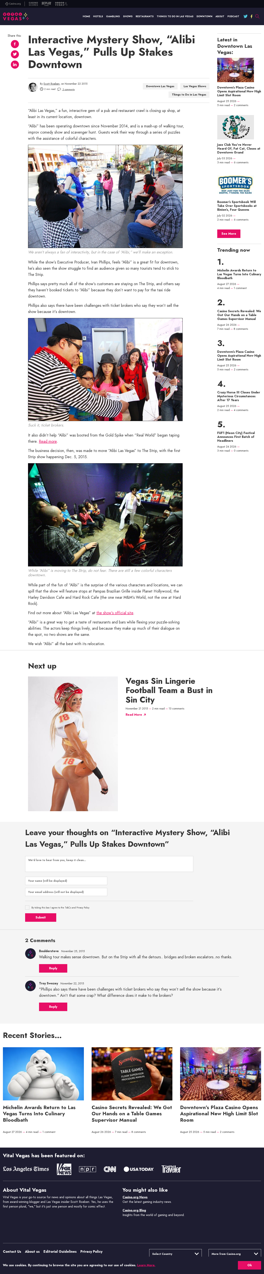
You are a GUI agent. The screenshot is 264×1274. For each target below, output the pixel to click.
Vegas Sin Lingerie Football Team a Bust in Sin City (169, 690)
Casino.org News (135, 1197)
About (219, 16)
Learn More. (146, 1265)
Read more (48, 441)
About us (32, 1251)
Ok (249, 1265)
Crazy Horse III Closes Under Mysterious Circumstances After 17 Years (238, 396)
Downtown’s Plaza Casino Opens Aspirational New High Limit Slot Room (239, 91)
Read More (134, 714)
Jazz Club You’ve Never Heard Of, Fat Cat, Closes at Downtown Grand (238, 148)
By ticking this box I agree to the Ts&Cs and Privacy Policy (60, 907)
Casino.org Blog (134, 1210)
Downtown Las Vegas (160, 86)
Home (86, 16)
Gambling (113, 16)
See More (228, 233)
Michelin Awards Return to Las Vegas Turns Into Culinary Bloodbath (239, 274)
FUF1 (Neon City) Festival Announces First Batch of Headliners (236, 437)
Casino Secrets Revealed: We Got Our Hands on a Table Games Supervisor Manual (239, 315)
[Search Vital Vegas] (257, 16)
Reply (53, 968)
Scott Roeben (51, 84)
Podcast (233, 16)
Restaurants (145, 16)
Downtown (204, 16)
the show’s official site (114, 613)
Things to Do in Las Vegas (175, 16)
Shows (128, 16)
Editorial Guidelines (60, 1251)
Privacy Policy (91, 1251)
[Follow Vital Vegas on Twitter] (246, 16)
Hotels (98, 16)
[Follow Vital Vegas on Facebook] (251, 16)
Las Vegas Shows (195, 86)
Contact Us (12, 1251)
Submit (41, 917)
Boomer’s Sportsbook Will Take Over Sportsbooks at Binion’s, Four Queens (237, 206)
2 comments (68, 89)
